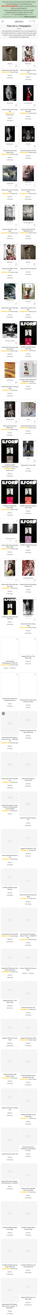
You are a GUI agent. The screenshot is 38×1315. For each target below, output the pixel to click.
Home (19, 28)
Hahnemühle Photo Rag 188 (28, 268)
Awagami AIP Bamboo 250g (28, 1038)
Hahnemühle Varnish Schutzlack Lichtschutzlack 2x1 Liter (28, 1148)
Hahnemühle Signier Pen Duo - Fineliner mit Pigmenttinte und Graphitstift (10, 807)
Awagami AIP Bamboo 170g (28, 848)
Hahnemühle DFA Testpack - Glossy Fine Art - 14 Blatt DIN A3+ (28, 935)
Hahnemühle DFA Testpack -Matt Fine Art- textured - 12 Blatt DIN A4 (10, 1306)
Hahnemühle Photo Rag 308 (10, 70)
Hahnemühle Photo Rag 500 (10, 934)
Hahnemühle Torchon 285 (28, 465)
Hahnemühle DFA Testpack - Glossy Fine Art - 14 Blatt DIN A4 (10, 739)
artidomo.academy (30, 16)
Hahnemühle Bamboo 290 (28, 426)
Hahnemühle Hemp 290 (28, 1007)
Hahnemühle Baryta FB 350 (28, 150)
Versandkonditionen (26, 4)
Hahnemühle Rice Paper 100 (10, 1154)
